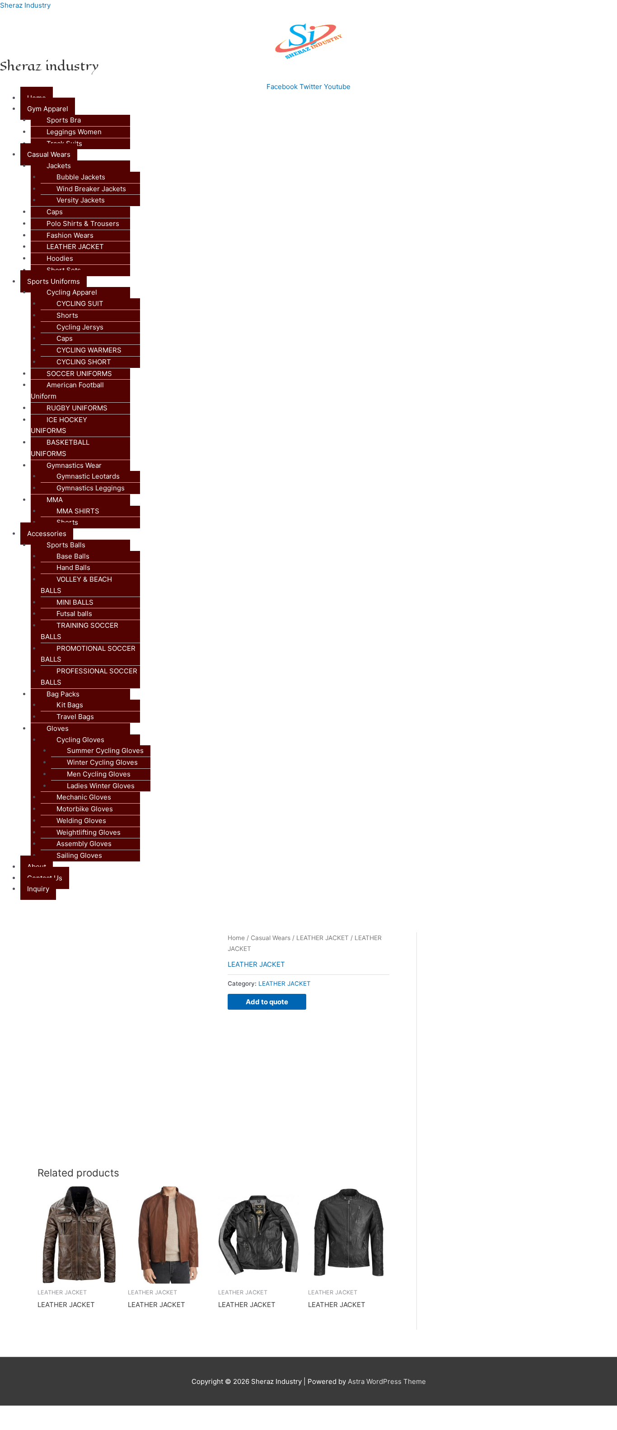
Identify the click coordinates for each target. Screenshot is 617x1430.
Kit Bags (69, 705)
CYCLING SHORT (83, 362)
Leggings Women (74, 131)
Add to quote (267, 1001)
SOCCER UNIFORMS (79, 373)
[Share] (94, 1413)
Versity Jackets (80, 200)
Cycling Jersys (79, 327)
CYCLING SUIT (79, 303)
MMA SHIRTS (77, 511)
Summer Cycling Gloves (105, 750)
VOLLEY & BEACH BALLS (76, 585)
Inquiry (38, 888)
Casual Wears (270, 937)
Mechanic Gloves (83, 797)
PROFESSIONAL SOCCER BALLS (89, 677)
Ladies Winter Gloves (101, 785)
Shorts (67, 315)
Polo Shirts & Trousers (83, 223)
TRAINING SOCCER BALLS (79, 631)
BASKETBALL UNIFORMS (60, 448)
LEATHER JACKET (75, 246)
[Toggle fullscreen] (56, 1413)
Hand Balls (73, 567)
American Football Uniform (67, 390)
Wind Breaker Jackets (91, 188)
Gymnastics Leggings (90, 488)
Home (236, 937)
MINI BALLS (74, 602)
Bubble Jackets (80, 177)
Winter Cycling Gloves (102, 762)
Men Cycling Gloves (99, 774)
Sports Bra (64, 120)
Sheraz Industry (25, 5)
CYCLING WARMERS (89, 350)
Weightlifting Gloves (88, 832)
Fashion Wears (70, 235)
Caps (55, 211)
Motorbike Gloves (84, 808)
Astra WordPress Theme (387, 1381)
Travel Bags (75, 716)
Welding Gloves (81, 820)
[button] (318, 109)
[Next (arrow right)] (56, 1425)
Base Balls (72, 556)
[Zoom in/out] (18, 1413)
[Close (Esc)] (132, 1413)
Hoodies (60, 258)
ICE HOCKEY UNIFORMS (59, 425)
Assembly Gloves (84, 843)
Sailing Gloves (79, 855)
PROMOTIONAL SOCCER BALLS (88, 654)
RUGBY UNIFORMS (77, 408)
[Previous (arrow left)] (18, 1425)
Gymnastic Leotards (88, 476)
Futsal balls (74, 613)
